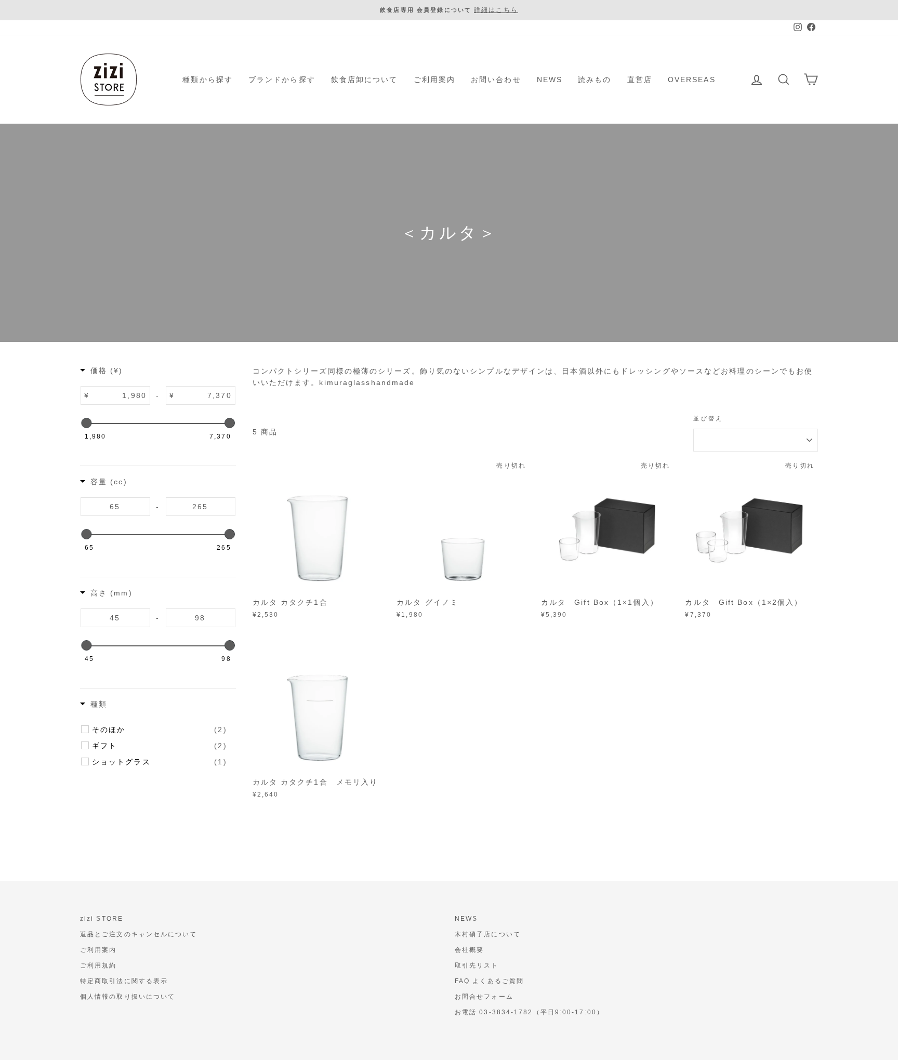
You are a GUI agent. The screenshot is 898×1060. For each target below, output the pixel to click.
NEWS (549, 79)
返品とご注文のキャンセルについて (138, 934)
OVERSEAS (692, 79)
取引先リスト (477, 965)
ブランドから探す (281, 79)
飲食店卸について (364, 79)
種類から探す (207, 79)
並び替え (708, 418)
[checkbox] (159, 729)
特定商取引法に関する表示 (124, 981)
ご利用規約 (98, 965)
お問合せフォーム (484, 996)
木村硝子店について (488, 934)
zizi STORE (101, 918)
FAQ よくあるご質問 (489, 981)
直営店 (639, 79)
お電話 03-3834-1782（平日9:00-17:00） (529, 1012)
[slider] (86, 423)
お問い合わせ (496, 79)
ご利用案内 (435, 79)
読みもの (594, 79)
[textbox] (119, 395)
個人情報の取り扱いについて (127, 996)
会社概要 (469, 949)
